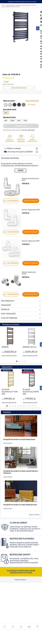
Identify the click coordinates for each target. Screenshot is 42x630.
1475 (18, 121)
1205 (12, 121)
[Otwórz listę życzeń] (29, 627)
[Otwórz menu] (5, 626)
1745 (25, 121)
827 (5, 121)
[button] (13, 627)
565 (5, 113)
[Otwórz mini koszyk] (37, 627)
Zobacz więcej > (34, 514)
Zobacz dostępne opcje (18, 87)
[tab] (16, 361)
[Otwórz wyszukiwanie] (21, 626)
